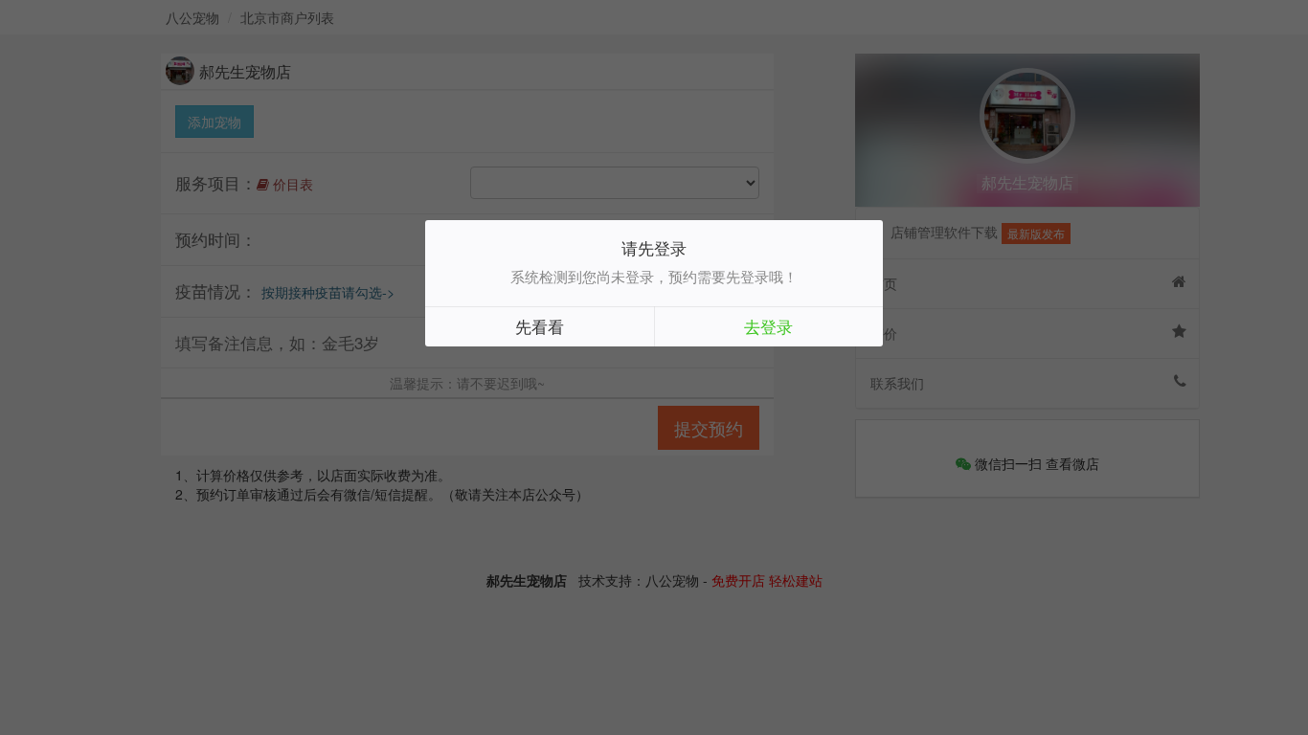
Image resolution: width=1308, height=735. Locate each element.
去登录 (768, 326)
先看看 (539, 326)
